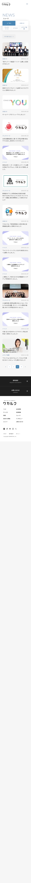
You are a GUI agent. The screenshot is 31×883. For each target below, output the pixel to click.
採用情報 (18, 412)
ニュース (18, 415)
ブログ (4, 433)
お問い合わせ (19, 421)
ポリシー (18, 433)
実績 (4, 415)
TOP (4, 409)
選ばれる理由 (6, 418)
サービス (5, 412)
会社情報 (18, 409)
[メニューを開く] (27, 4)
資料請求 (11, 433)
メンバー (5, 421)
